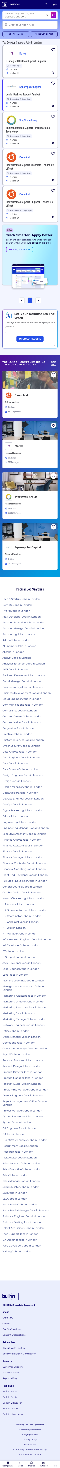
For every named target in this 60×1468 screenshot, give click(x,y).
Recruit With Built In (13, 1348)
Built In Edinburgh (12, 1402)
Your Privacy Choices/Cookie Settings (30, 1449)
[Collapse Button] (53, 73)
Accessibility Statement (30, 1429)
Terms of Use (30, 1444)
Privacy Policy (30, 1439)
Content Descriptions (14, 1334)
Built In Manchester (13, 1414)
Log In (54, 4)
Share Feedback (11, 1372)
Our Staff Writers (11, 1329)
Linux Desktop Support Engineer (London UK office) (29, 203)
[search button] (46, 4)
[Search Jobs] (53, 15)
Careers (6, 1323)
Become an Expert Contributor (19, 1353)
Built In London (10, 1408)
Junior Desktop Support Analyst (23, 94)
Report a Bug (9, 1378)
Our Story (7, 1317)
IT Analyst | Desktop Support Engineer (26, 61)
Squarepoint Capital (28, 547)
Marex (19, 446)
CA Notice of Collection (30, 1454)
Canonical (21, 395)
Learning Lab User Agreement (30, 1425)
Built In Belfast (10, 1391)
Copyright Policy (30, 1434)
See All (53, 363)
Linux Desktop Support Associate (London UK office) (30, 166)
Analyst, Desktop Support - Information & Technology (28, 129)
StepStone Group (26, 496)
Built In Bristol (10, 1397)
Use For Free (18, 249)
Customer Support (12, 1366)
